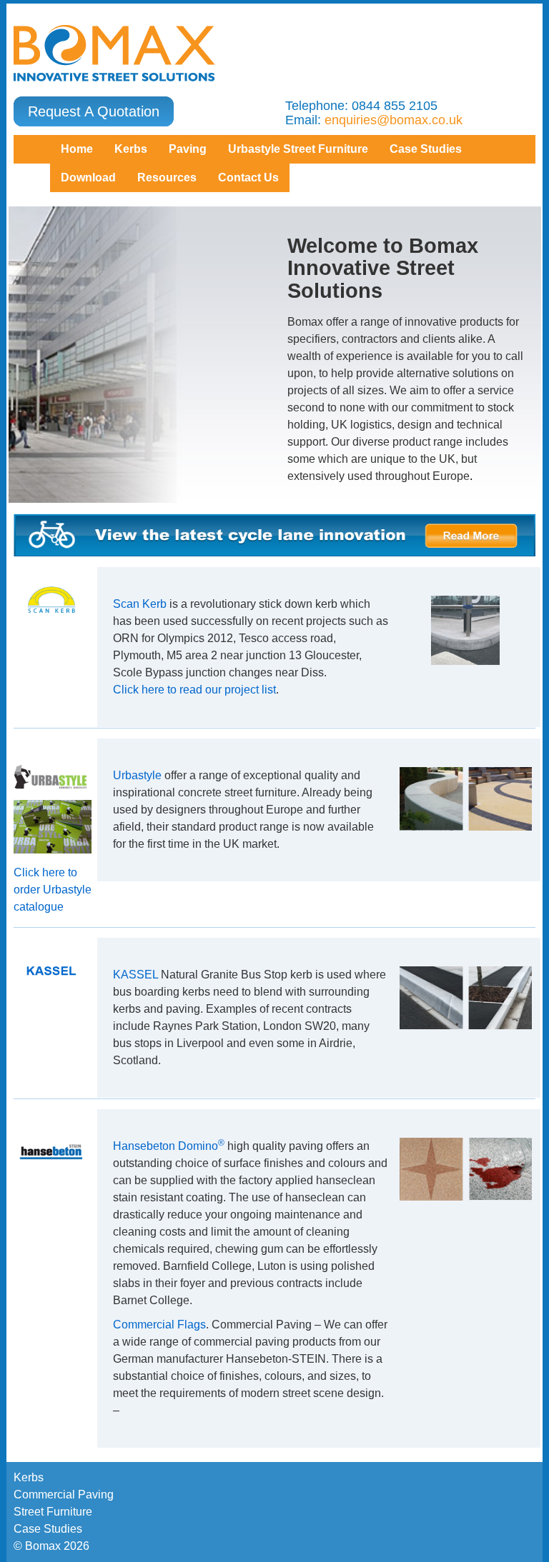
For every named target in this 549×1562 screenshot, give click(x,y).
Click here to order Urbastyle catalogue (53, 889)
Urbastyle (137, 775)
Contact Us (248, 177)
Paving (188, 149)
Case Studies (48, 1529)
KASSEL (135, 974)
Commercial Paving (64, 1494)
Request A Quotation (93, 111)
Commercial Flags (159, 1324)
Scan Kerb (140, 604)
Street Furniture (53, 1512)
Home (77, 149)
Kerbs (130, 149)
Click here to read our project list (194, 690)
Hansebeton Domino (168, 1146)
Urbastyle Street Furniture (298, 149)
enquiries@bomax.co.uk (394, 120)
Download (88, 177)
